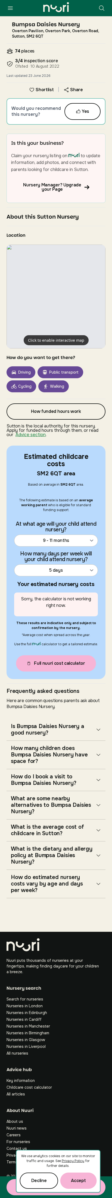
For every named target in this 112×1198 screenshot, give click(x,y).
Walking (57, 386)
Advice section (30, 434)
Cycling (25, 386)
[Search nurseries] (102, 8)
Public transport (64, 372)
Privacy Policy (73, 1161)
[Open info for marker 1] (56, 296)
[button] (56, 296)
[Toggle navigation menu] (10, 8)
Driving (24, 372)
